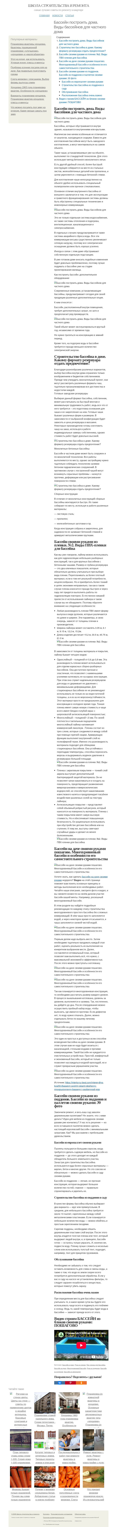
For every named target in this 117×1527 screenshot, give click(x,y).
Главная (44, 15)
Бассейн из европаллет (72, 1372)
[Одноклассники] (81, 1382)
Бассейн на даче (60, 1368)
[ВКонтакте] (59, 1382)
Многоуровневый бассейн (76, 1368)
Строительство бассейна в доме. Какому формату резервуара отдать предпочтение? (82, 49)
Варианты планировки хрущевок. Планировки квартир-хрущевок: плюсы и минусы (28, 99)
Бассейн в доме (68, 1365)
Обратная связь (80, 1514)
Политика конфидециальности (53, 1517)
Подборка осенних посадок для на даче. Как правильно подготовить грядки (29, 71)
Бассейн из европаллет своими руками (82, 81)
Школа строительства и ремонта (58, 5)
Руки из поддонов (93, 1368)
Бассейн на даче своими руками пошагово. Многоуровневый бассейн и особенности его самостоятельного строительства (83, 64)
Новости (57, 15)
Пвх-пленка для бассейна (95, 1365)
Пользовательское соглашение (61, 1514)
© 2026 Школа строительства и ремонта (25, 1514)
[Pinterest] (70, 1382)
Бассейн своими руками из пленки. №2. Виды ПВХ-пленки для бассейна (83, 56)
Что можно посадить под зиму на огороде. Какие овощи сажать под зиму (29, 110)
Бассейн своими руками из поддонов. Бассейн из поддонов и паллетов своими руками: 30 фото (80, 75)
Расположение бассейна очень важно (82, 95)
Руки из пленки (80, 1365)
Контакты (46, 1514)
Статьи (69, 15)
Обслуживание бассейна (75, 91)
